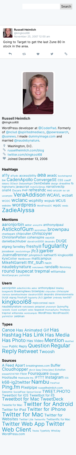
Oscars (16, 190)
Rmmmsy (65, 267)
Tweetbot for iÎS (42, 395)
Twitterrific (39, 419)
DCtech (14, 183)
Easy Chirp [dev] (45, 369)
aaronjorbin (13, 224)
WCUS (61, 201)
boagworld (7, 291)
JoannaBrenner (15, 255)
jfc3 (34, 250)
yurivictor (24, 275)
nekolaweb (38, 267)
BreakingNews (22, 291)
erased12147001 (10, 374)
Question (39, 345)
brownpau (58, 229)
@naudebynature (26, 140)
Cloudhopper (15, 369)
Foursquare (38, 373)
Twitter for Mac (22, 414)
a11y (6, 175)
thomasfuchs (52, 309)
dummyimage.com (42, 136)
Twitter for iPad (14, 410)
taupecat (25, 271)
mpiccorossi (40, 302)
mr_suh (36, 262)
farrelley (19, 247)
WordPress (45, 312)
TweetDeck (51, 398)
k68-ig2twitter (16, 382)
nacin (48, 262)
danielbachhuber (14, 241)
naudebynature (16, 266)
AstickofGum (18, 229)
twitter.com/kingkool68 (25, 154)
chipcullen (23, 234)
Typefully (45, 430)
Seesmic (7, 391)
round (8, 271)
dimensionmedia (64, 294)
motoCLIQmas (37, 187)
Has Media (57, 335)
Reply (9, 351)
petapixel (40, 306)
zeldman (19, 316)
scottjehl (22, 309)
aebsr (28, 224)
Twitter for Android (48, 404)
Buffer (56, 365)
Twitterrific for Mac (58, 419)
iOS (67, 377)
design (54, 183)
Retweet (28, 351)
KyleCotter (9, 258)
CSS (60, 180)
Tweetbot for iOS (15, 395)
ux (68, 190)
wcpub (49, 201)
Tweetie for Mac (12, 405)
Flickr (23, 373)
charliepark (8, 233)
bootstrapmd (65, 175)
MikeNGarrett (14, 262)
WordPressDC (44, 205)
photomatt (51, 307)
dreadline (64, 183)
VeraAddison (29, 194)
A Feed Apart (13, 365)
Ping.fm (11, 387)
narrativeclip (55, 186)
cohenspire (35, 237)
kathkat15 (50, 255)
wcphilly (36, 200)
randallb (52, 267)
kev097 (67, 297)
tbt (64, 190)
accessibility (27, 175)
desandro (50, 241)
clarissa (6, 294)
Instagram (54, 377)
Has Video (35, 340)
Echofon (60, 369)
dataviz (5, 183)
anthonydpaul (53, 225)
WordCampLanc (10, 275)
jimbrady (57, 297)
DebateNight (26, 183)
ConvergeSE (45, 179)
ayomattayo (40, 230)
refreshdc (37, 190)
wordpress (24, 205)
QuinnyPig (62, 306)
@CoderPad (47, 128)
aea (41, 175)
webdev (6, 205)
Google (54, 373)
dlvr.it (32, 369)
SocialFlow (19, 391)
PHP (25, 190)
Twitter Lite (26, 419)
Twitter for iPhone (46, 409)
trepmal (42, 271)
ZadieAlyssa (18, 210)
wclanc (19, 200)
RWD (49, 190)
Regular (60, 345)
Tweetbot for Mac (20, 399)
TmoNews (65, 309)
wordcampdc (30, 313)
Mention (54, 340)
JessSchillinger (22, 251)
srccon (57, 190)
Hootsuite (9, 377)
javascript (22, 186)
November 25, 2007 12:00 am (32, 36)
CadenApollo (20, 179)
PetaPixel (55, 383)
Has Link (33, 334)
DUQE (61, 241)
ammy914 (37, 225)
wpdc (57, 205)
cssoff (67, 180)
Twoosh (47, 351)
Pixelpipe (29, 387)
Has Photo (14, 340)
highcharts (8, 186)
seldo (30, 310)
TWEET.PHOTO (56, 391)
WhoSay (55, 430)
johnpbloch (36, 255)
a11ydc (14, 175)
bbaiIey (60, 288)
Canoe (8, 329)
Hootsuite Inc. (26, 377)
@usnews (9, 136)
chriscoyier (42, 233)
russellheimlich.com (50, 387)
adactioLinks (24, 288)
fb (72, 183)
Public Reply (18, 346)
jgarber (46, 250)
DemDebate (42, 183)
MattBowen (24, 258)
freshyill (33, 246)
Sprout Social (34, 392)
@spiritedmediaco (31, 132)
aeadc (52, 175)
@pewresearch (57, 132)
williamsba (58, 271)
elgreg (7, 246)
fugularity (55, 245)
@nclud (11, 132)
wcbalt (67, 195)
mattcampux (41, 258)
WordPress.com (13, 434)
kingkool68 (65, 255)
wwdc (65, 205)
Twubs (35, 430)
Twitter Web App (23, 423)
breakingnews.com (38, 365)
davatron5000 (35, 241)
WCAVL (54, 195)
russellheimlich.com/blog (26, 150)
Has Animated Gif (32, 330)
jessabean (8, 251)
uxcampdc (7, 195)
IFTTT (39, 377)
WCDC (6, 200)
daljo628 (49, 237)
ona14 (6, 190)
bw (4, 180)
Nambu (40, 382)
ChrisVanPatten (14, 237)
